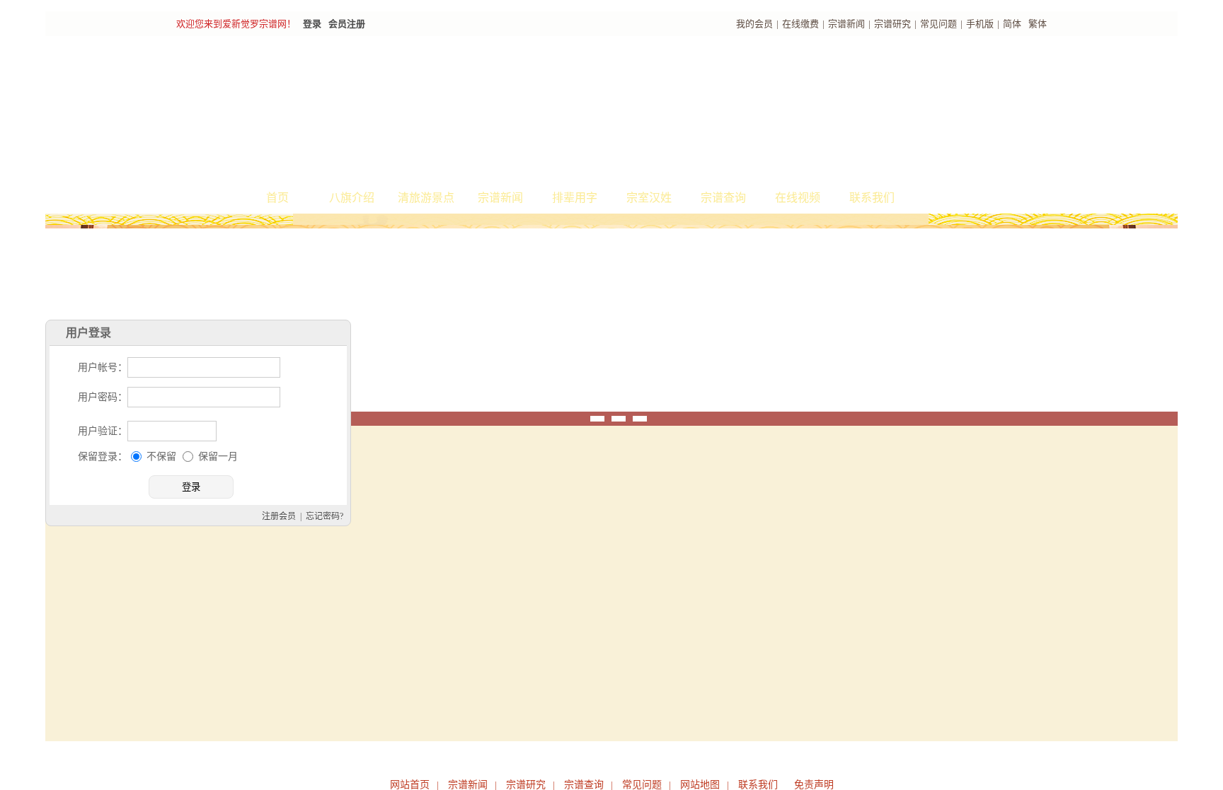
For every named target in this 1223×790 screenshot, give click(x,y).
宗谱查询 (723, 198)
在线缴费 (800, 23)
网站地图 (700, 784)
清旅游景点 (426, 198)
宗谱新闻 (846, 23)
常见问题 (938, 23)
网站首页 (410, 784)
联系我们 (872, 198)
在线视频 (797, 198)
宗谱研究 (892, 23)
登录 (312, 23)
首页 (277, 198)
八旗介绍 (351, 198)
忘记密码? (460, 571)
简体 (1012, 23)
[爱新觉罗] (434, 110)
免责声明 (814, 784)
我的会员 (754, 23)
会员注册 (346, 23)
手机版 (980, 23)
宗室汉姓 (649, 198)
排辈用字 (574, 198)
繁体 (1037, 23)
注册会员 (415, 571)
